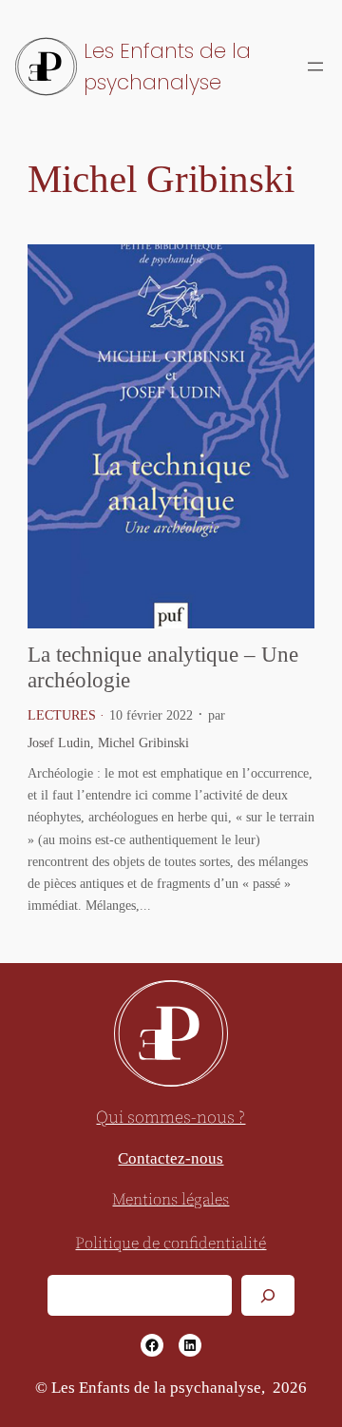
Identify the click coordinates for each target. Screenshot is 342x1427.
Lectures (62, 715)
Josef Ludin (59, 742)
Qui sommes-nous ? (170, 1117)
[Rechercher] (267, 1295)
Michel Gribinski (143, 742)
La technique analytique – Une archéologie (163, 667)
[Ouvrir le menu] (315, 66)
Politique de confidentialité (170, 1244)
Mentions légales (170, 1200)
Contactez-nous (170, 1158)
